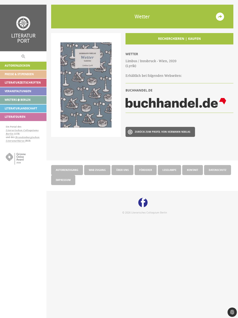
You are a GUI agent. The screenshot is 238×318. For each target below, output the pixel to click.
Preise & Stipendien (19, 74)
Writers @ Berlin (17, 100)
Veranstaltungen (18, 91)
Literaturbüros (15, 140)
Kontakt (192, 170)
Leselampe (169, 170)
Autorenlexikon (17, 66)
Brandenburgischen (27, 137)
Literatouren (15, 117)
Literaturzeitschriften (23, 83)
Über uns (122, 170)
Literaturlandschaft (21, 108)
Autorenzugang (67, 170)
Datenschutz (217, 170)
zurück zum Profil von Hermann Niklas (162, 131)
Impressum (63, 180)
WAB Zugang (97, 170)
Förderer (145, 170)
